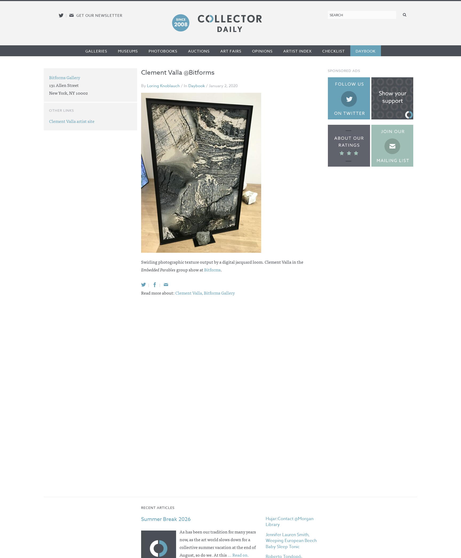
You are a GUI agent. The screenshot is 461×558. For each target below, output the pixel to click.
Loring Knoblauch (163, 86)
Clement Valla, (189, 292)
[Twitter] (143, 284)
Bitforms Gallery (219, 292)
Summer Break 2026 (166, 519)
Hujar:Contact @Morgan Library (289, 522)
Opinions (262, 51)
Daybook (366, 51)
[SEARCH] (404, 14)
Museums (128, 51)
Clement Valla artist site (71, 121)
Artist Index (297, 51)
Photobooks (163, 51)
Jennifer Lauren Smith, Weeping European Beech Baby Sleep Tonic (291, 541)
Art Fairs (230, 51)
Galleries (96, 51)
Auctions (199, 51)
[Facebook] (154, 284)
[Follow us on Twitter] (61, 15)
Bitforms (212, 269)
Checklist (333, 51)
